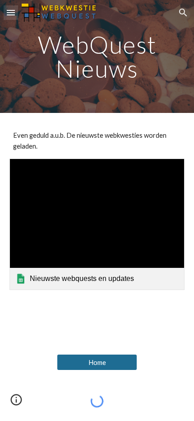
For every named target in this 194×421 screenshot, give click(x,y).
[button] (11, 12)
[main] (97, 56)
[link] (97, 224)
